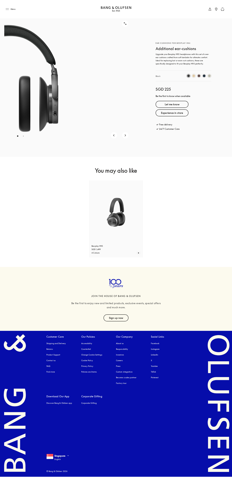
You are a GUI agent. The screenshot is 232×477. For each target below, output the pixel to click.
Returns (49, 349)
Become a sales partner (126, 377)
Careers (119, 360)
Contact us (51, 360)
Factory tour (121, 383)
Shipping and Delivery (56, 343)
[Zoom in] (125, 24)
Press (118, 366)
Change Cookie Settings (91, 355)
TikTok (153, 372)
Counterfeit (86, 349)
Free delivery (165, 124)
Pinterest (155, 377)
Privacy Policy (87, 366)
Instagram (155, 349)
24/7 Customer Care (169, 129)
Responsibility (122, 349)
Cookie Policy (87, 360)
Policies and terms (89, 372)
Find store (50, 372)
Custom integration (124, 372)
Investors (120, 355)
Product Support (53, 355)
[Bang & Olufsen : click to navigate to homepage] (116, 9)
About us (120, 343)
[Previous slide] (114, 135)
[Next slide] (125, 135)
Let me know (172, 104)
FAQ (48, 366)
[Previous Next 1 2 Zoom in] (69, 78)
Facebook (155, 343)
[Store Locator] (216, 9)
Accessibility (86, 343)
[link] (209, 9)
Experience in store (172, 112)
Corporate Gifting (89, 403)
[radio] (188, 76)
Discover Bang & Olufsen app (59, 403)
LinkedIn (154, 355)
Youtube (154, 366)
